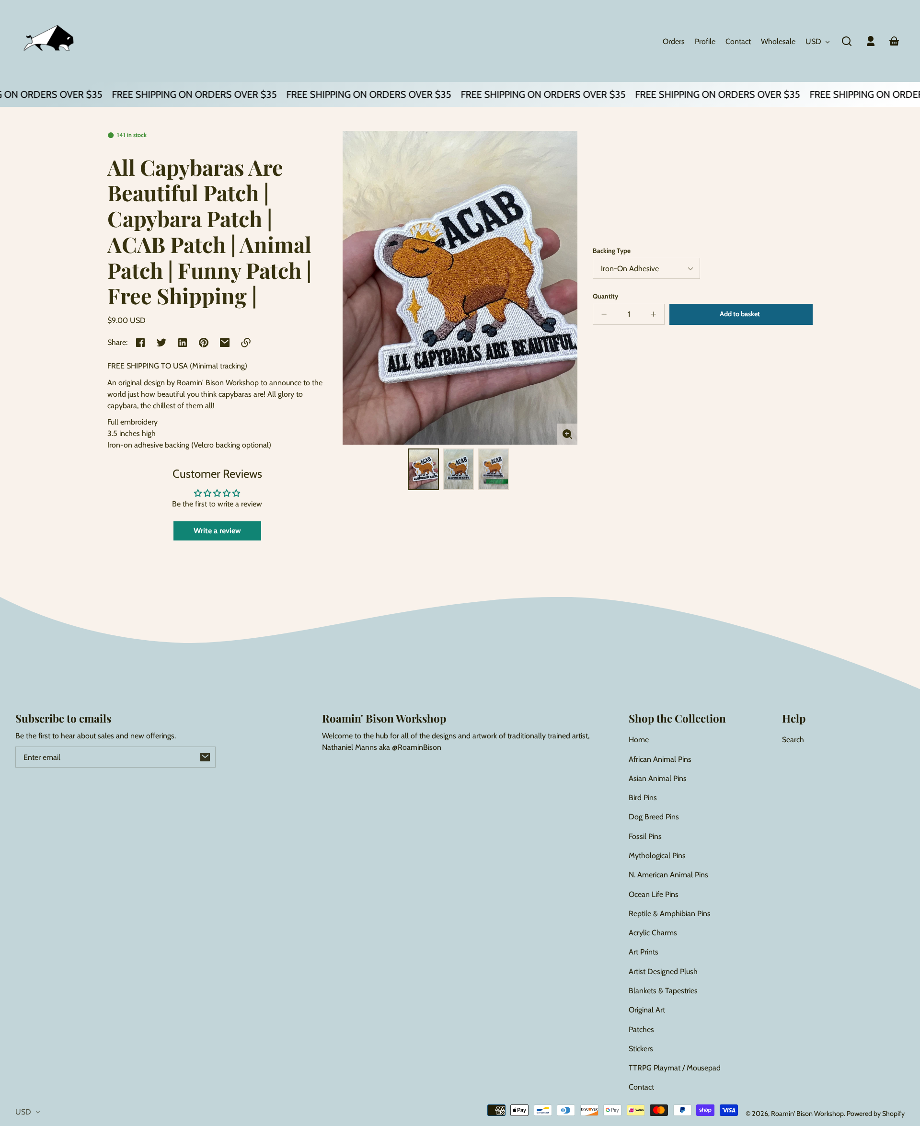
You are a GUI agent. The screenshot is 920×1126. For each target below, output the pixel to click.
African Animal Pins (660, 759)
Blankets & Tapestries (663, 990)
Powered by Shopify (876, 1113)
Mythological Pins (657, 855)
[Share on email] (224, 342)
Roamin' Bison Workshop (807, 1113)
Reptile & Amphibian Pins (670, 913)
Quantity (605, 296)
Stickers (641, 1048)
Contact (641, 1087)
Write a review (217, 530)
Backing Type (612, 250)
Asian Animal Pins (658, 778)
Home (639, 739)
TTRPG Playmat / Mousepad (675, 1067)
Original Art (647, 1009)
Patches (641, 1029)
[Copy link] (245, 342)
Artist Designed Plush (663, 971)
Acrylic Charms (653, 932)
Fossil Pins (645, 836)
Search (793, 739)
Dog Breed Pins (654, 816)
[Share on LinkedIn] (182, 342)
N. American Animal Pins (668, 874)
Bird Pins (643, 797)
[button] (846, 41)
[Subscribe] (205, 757)
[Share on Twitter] (161, 342)
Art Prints (643, 951)
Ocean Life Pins (653, 894)
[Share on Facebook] (140, 342)
